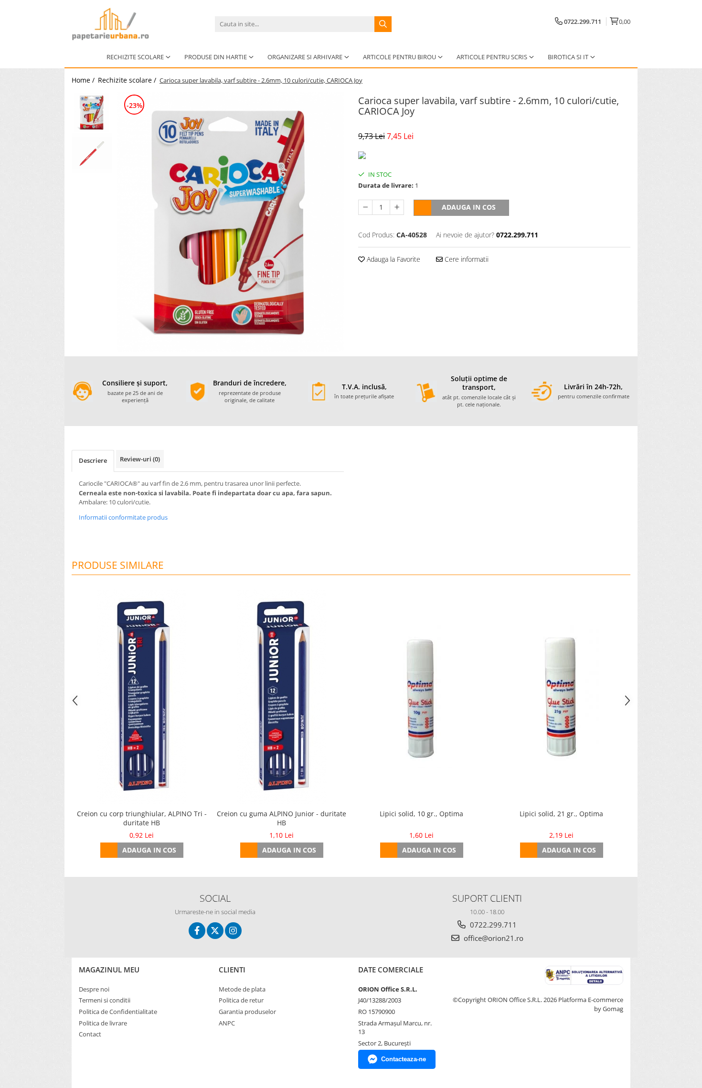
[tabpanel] (230, 222)
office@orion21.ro (492, 938)
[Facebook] (197, 930)
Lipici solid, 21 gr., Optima (561, 813)
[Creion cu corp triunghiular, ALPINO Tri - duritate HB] (141, 696)
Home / (84, 80)
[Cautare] (383, 24)
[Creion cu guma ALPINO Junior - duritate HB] (281, 696)
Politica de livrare (103, 1023)
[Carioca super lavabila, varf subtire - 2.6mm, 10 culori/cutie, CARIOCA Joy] (230, 222)
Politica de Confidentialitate (118, 1011)
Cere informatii (466, 259)
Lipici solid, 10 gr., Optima (421, 813)
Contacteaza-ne (403, 1059)
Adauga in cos (469, 207)
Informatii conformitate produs (123, 517)
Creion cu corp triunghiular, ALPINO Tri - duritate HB (142, 818)
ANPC (227, 1023)
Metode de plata (242, 989)
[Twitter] (215, 930)
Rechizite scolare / (128, 80)
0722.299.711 (492, 924)
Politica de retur (241, 1000)
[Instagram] (233, 930)
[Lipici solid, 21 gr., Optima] (561, 696)
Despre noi (94, 989)
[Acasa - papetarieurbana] (119, 24)
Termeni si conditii (104, 1000)
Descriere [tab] (93, 460)
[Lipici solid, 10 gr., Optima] (421, 696)
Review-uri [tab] (140, 459)
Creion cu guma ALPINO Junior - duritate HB (281, 818)
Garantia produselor (247, 1011)
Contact (90, 1034)
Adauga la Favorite (392, 259)
